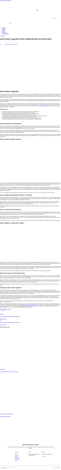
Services (16, 456)
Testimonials (17, 458)
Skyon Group (3, 467)
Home (16, 454)
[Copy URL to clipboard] (11, 312)
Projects (16, 457)
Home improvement (4, 413)
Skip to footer (8, 0)
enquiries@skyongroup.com (47, 454)
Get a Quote (17, 459)
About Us (17, 455)
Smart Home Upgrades (6, 309)
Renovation (2, 35)
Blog (16, 460)
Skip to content (3, 0)
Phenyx (58, 467)
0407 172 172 (44, 456)
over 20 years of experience (44, 105)
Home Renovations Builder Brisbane (5, 416)
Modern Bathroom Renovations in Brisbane (30, 304)
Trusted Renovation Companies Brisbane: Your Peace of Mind (9, 371)
